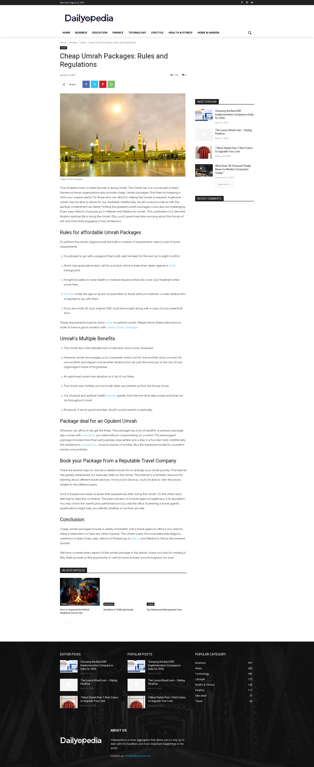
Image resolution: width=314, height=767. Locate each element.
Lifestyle (73, 42)
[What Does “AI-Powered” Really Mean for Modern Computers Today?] (204, 170)
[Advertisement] (224, 74)
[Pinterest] (102, 84)
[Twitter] (94, 84)
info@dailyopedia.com (138, 756)
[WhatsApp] (111, 84)
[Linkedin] (252, 3)
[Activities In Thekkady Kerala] (123, 592)
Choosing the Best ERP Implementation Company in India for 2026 (234, 114)
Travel (82, 42)
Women (69, 294)
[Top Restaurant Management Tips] (166, 592)
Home (63, 42)
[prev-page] (62, 621)
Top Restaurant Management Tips (164, 609)
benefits (111, 395)
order (109, 322)
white (172, 265)
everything (88, 435)
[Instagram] (247, 3)
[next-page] (68, 621)
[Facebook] (242, 3)
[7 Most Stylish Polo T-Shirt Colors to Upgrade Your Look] (204, 152)
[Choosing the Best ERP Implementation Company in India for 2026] (204, 115)
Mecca (135, 538)
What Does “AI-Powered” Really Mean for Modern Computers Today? (233, 169)
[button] (249, 32)
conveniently (89, 444)
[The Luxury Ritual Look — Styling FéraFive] (204, 135)
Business (108, 604)
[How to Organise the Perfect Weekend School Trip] (80, 592)
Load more (223, 184)
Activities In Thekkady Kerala (118, 609)
